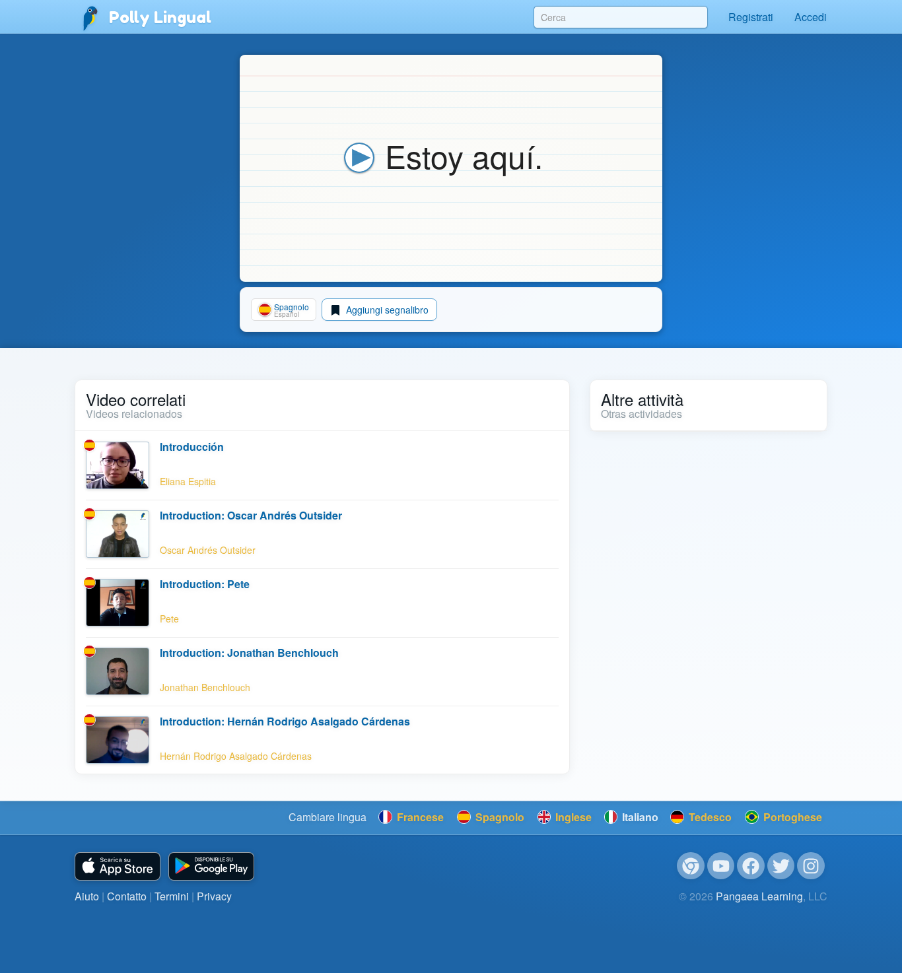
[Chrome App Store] (691, 866)
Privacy (214, 896)
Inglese (572, 816)
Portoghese (791, 816)
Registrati (750, 16)
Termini (172, 896)
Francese (419, 816)
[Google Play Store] (211, 866)
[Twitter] (781, 866)
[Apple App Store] (117, 866)
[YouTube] (721, 866)
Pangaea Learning (759, 896)
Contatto (127, 896)
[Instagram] (811, 866)
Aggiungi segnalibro (386, 309)
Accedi (810, 16)
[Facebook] (751, 866)
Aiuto (87, 896)
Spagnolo (498, 816)
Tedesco (709, 816)
